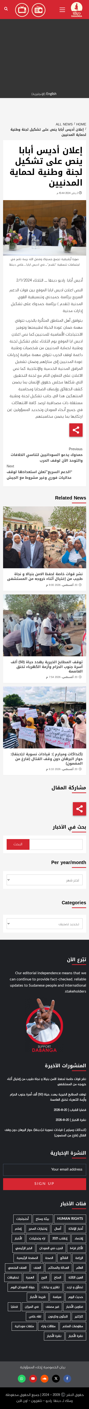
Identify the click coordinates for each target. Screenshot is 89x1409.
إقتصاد (79, 1238)
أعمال (57, 1228)
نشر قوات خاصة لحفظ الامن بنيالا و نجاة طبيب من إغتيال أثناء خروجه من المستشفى (45, 576)
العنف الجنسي (17, 1268)
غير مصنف (52, 1307)
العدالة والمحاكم (58, 1268)
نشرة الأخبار (76, 1336)
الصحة (49, 1258)
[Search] (6, 9)
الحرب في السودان (51, 1248)
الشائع (64, 1258)
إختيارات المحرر (38, 1228)
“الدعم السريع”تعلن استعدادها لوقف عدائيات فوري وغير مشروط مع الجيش (39, 471)
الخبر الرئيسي (23, 1248)
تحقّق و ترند (75, 1287)
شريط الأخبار (38, 1297)
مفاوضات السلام (73, 1326)
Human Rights (70, 1219)
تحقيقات (13, 1277)
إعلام (18, 1228)
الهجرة (30, 1277)
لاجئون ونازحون (58, 1316)
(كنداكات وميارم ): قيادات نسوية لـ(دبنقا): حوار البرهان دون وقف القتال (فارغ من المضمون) (46, 759)
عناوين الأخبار (74, 1307)
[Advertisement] (44, 44)
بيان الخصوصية (54, 1367)
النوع (44, 1277)
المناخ (57, 1277)
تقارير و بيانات (51, 1287)
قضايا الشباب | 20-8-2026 (70, 1110)
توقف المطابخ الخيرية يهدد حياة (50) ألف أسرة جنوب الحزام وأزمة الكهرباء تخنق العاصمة (47, 667)
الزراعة (79, 1258)
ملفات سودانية (24, 1326)
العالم (79, 1268)
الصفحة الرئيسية (27, 1258)
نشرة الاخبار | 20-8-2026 (71, 1120)
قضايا (14, 1307)
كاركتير (79, 1316)
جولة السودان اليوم (23, 1287)
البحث (18, 844)
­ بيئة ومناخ (43, 1219)
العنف (37, 1268)
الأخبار (18, 1238)
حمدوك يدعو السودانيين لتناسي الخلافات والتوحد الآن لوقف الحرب (47, 454)
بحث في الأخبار (69, 827)
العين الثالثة (75, 1277)
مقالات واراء (48, 1326)
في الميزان (32, 1307)
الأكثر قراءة (76, 1248)
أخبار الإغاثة (75, 1228)
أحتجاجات (22, 1219)
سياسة (57, 1297)
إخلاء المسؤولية (31, 1367)
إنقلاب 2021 (59, 1238)
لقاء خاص (35, 1316)
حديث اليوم (75, 1297)
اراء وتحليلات (37, 1238)
